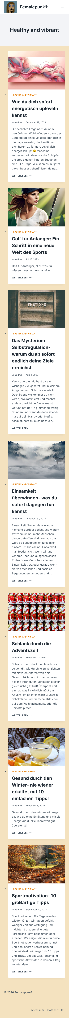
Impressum (37, 1010)
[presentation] (36, 70)
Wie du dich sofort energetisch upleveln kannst (35, 108)
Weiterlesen (22, 175)
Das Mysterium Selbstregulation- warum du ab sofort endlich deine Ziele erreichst (33, 354)
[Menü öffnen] (62, 6)
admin (19, 122)
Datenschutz (55, 1010)
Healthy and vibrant (24, 95)
